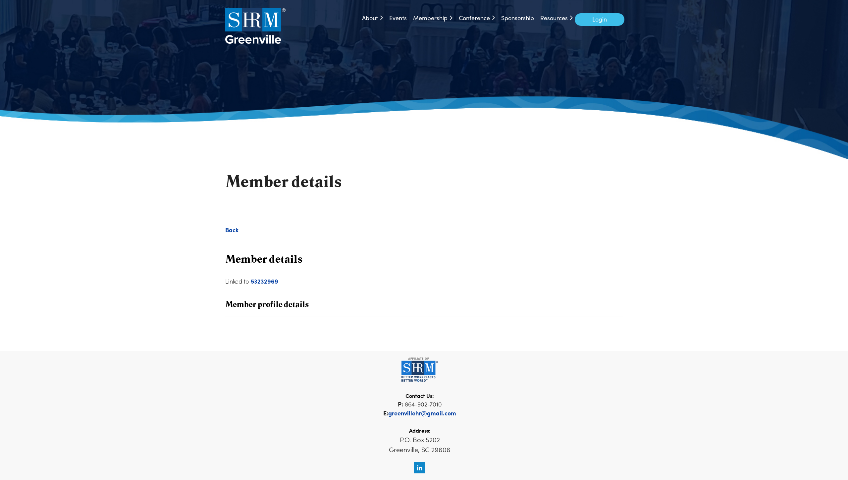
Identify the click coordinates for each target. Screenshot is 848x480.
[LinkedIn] (419, 467)
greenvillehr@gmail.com (422, 413)
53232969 (264, 281)
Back (231, 230)
